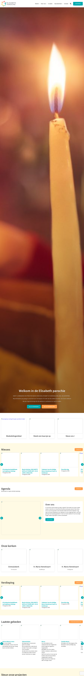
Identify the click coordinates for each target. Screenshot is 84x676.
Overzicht (78, 449)
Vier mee (78, 3)
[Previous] (1, 464)
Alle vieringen (34, 406)
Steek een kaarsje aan (76, 621)
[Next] (82, 464)
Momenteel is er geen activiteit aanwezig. (10, 491)
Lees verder (49, 519)
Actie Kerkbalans (49, 406)
